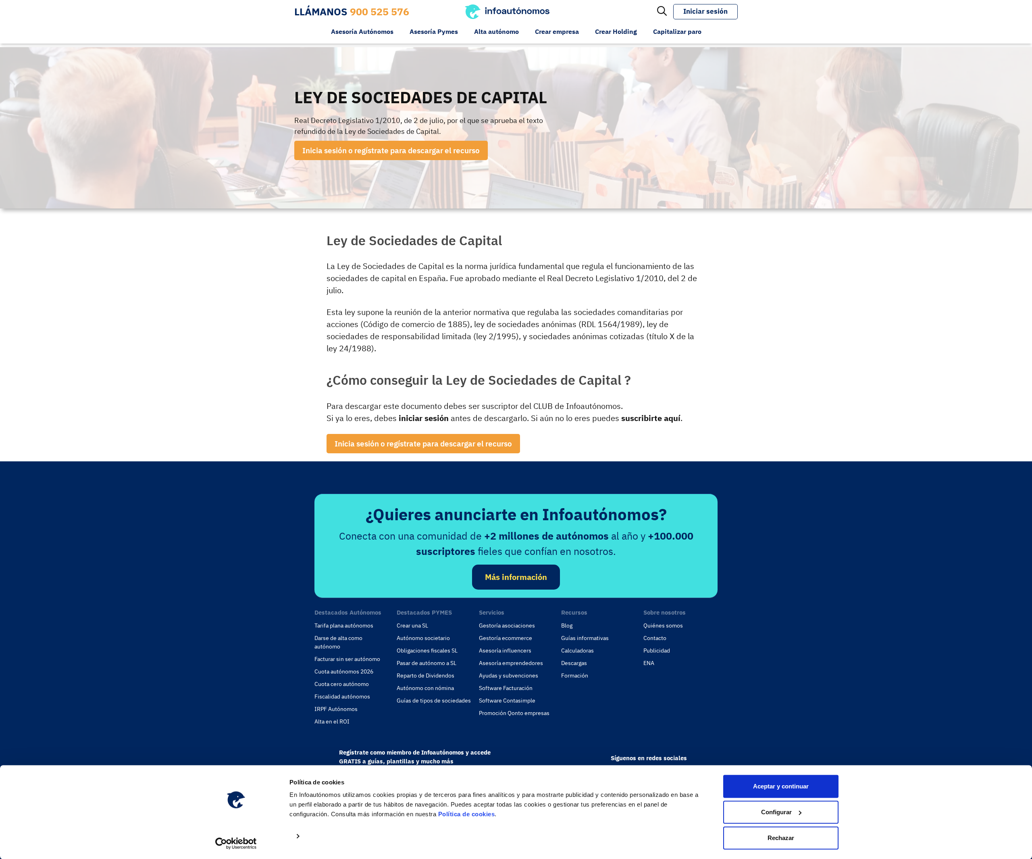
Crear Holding (616, 31)
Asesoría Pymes (434, 31)
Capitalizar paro (677, 31)
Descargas (574, 663)
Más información (516, 576)
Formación (574, 675)
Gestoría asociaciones (507, 625)
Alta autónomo (496, 31)
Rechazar (781, 837)
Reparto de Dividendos (425, 675)
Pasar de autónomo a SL (426, 663)
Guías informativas (585, 638)
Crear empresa (557, 31)
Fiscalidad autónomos (342, 696)
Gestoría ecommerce (505, 638)
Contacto (654, 638)
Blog (566, 625)
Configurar (776, 812)
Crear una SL (412, 625)
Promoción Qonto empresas (514, 713)
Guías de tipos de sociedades (434, 700)
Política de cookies (466, 814)
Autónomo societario (423, 638)
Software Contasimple (507, 700)
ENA (648, 663)
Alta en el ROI (332, 721)
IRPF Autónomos (336, 709)
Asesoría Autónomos (362, 31)
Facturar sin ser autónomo (347, 659)
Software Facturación (506, 688)
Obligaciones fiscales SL (427, 650)
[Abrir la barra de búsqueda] (662, 11)
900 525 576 (379, 11)
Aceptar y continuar (781, 786)
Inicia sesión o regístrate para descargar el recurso (391, 150)
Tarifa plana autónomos (343, 625)
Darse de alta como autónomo (338, 642)
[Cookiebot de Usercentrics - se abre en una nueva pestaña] (236, 843)
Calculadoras (577, 650)
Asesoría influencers (505, 650)
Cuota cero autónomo (341, 684)
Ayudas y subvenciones (508, 675)
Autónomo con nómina (425, 688)
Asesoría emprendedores (511, 663)
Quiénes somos (663, 625)
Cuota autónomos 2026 (343, 671)
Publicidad (656, 650)
